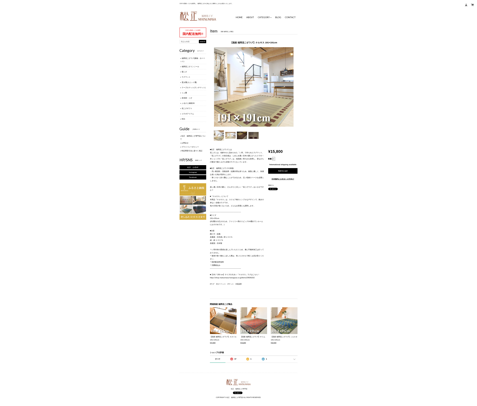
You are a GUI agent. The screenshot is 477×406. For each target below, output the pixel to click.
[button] (264, 17)
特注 (183, 119)
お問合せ (184, 143)
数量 (270, 159)
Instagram (193, 172)
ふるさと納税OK (188, 103)
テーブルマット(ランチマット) (194, 88)
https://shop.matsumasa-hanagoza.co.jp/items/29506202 (232, 278)
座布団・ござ (187, 98)
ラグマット (186, 77)
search (202, 41)
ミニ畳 (184, 93)
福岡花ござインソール (190, 67)
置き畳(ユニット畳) (189, 82)
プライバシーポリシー (190, 147)
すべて (217, 359)
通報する (271, 185)
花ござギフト (187, 108)
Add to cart (283, 171)
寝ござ (184, 72)
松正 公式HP (192, 167)
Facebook (193, 177)
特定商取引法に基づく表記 (191, 151)
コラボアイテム (188, 114)
